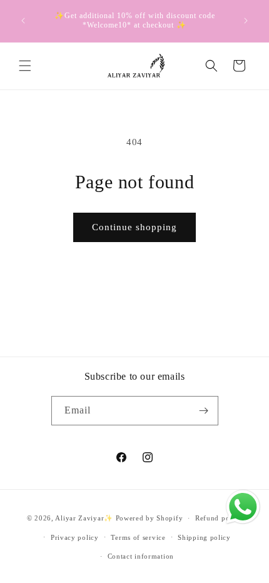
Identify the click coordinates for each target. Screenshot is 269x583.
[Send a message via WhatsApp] (243, 507)
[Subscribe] (204, 410)
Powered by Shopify (149, 518)
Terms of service (138, 537)
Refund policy (218, 518)
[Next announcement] (246, 20)
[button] (25, 65)
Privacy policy (75, 537)
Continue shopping (134, 227)
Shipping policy (204, 537)
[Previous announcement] (23, 20)
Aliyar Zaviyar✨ (84, 518)
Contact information (141, 556)
